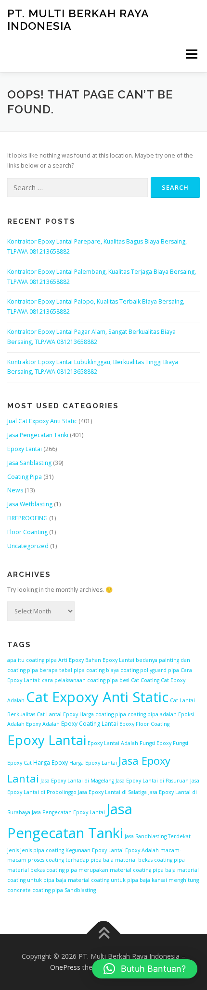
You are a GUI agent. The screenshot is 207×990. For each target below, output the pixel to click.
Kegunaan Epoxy (86, 850)
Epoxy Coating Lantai (89, 724)
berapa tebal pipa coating (71, 670)
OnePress (65, 967)
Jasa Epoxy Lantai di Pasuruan (152, 780)
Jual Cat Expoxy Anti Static (42, 421)
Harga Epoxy (50, 762)
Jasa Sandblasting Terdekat (158, 836)
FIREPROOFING (27, 518)
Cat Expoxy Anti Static (97, 697)
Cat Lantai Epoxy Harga (65, 714)
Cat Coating (145, 680)
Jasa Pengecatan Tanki (37, 435)
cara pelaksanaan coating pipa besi (85, 680)
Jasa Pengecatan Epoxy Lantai (68, 812)
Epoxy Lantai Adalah (113, 743)
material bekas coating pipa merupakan (57, 870)
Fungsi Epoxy (155, 743)
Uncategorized (28, 546)
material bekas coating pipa (150, 859)
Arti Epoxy (71, 660)
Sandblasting (80, 890)
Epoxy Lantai (24, 449)
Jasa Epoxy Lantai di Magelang (77, 780)
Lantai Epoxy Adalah (133, 850)
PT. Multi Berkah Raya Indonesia (78, 19)
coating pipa (110, 714)
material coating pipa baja (143, 870)
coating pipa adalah (152, 714)
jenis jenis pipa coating (35, 850)
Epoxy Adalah (43, 724)
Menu (191, 54)
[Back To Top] (104, 934)
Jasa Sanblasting (29, 463)
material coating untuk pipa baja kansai (117, 880)
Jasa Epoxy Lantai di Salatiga (112, 792)
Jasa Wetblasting (29, 504)
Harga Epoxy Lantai (93, 762)
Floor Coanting (27, 532)
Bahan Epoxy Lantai (109, 660)
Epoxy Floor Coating (144, 724)
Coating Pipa (24, 477)
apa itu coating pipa (32, 660)
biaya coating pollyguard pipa (142, 670)
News (15, 490)
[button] (144, 968)
